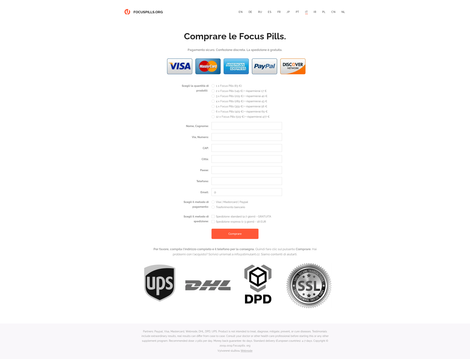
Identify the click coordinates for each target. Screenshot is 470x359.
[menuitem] (241, 12)
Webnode (246, 350)
